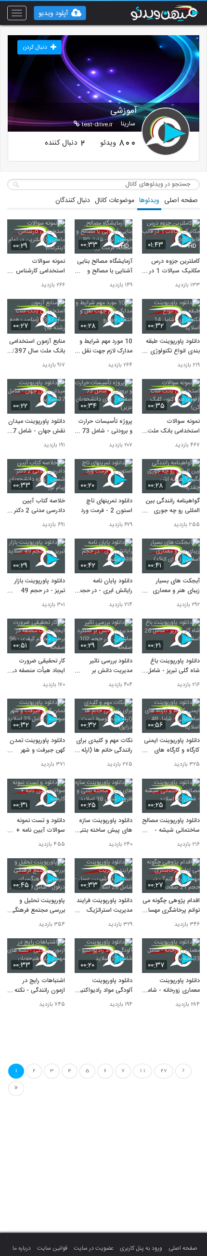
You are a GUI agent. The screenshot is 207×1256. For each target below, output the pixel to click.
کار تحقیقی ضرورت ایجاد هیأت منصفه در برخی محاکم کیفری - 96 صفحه (38, 666)
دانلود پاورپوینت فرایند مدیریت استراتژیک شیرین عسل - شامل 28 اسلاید (104, 906)
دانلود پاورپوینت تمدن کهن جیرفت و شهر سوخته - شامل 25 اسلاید (37, 746)
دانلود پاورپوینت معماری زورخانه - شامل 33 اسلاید (171, 986)
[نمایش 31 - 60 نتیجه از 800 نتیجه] (183, 1071)
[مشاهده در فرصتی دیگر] (188, 232)
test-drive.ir (97, 124)
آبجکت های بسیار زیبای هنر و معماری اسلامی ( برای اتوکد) (175, 586)
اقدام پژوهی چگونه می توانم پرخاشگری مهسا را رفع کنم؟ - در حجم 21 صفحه (171, 906)
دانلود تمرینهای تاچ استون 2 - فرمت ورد (106, 506)
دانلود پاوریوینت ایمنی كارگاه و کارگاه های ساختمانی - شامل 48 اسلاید (172, 746)
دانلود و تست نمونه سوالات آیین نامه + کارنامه (40, 826)
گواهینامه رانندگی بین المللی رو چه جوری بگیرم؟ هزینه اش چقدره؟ (172, 506)
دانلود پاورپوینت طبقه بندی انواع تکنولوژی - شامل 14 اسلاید (173, 346)
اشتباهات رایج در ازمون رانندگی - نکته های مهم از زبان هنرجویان (39, 986)
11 (142, 1071)
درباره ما (22, 1248)
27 (163, 1071)
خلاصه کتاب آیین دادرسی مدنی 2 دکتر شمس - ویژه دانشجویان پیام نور (39, 506)
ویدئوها (149, 200)
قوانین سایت (52, 1248)
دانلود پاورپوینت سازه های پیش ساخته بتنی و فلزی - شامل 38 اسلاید (104, 826)
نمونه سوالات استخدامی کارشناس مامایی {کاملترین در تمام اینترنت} (40, 266)
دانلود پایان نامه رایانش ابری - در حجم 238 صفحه (105, 586)
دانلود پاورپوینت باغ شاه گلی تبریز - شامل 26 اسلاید (173, 666)
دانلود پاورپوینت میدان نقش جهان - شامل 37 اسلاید (36, 426)
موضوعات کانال (114, 200)
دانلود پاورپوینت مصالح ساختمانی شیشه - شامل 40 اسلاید (171, 826)
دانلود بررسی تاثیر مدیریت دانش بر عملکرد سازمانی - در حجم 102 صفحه (108, 666)
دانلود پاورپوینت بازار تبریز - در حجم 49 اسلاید (39, 586)
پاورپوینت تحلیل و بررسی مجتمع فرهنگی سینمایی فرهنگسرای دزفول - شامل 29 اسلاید (37, 906)
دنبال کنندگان (72, 200)
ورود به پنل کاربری (141, 1248)
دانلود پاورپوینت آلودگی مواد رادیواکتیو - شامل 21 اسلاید (105, 986)
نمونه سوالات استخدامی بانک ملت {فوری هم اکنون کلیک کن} (171, 426)
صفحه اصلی (181, 200)
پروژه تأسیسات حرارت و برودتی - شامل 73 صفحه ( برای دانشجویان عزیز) (105, 426)
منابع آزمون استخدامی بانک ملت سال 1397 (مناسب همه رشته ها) (37, 346)
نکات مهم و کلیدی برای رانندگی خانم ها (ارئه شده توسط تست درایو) (104, 746)
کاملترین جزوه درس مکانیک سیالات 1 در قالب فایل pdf (174, 266)
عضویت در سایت (94, 1248)
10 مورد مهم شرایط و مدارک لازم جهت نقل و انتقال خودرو (104, 346)
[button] (60, 13)
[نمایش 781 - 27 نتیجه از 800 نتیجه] (16, 1088)
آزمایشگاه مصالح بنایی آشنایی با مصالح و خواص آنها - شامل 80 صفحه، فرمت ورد (104, 266)
